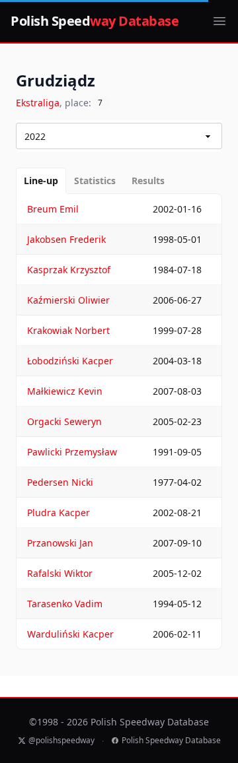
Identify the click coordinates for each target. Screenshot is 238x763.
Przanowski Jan (60, 543)
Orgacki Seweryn (64, 421)
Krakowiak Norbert (68, 330)
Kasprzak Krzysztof (68, 269)
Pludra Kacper (58, 512)
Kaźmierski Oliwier (68, 300)
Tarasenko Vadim (64, 603)
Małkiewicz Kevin (64, 391)
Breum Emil (53, 209)
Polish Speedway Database (171, 740)
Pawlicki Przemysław (72, 452)
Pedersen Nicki (60, 482)
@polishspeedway (61, 740)
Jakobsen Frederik (66, 239)
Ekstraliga (38, 102)
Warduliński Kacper (70, 634)
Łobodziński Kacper (70, 360)
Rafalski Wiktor (60, 573)
